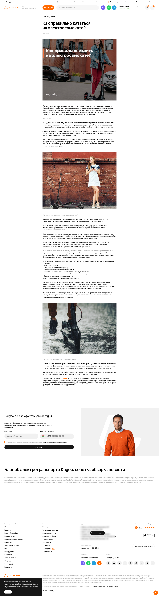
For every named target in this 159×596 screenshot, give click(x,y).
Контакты (152, 2)
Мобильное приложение (13, 539)
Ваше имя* (8, 431)
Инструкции (86, 2)
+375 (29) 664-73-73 (127, 7)
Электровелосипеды (51, 530)
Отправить (39, 447)
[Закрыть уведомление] (40, 580)
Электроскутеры (49, 533)
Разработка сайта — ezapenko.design (105, 586)
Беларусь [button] (9, 2)
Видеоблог (14, 533)
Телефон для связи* (47, 431)
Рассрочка (99, 2)
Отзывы (128, 2)
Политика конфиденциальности (53, 586)
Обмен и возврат (84, 586)
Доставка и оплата (63, 2)
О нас (6, 527)
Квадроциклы (48, 539)
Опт (75, 2)
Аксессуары (47, 552)
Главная (46, 17)
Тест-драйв (140, 2)
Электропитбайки (49, 536)
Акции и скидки (115, 2)
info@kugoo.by (112, 557)
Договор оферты (71, 586)
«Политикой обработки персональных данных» (55, 442)
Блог (53, 17)
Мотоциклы (47, 542)
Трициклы (46, 545)
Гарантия (7, 530)
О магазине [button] (46, 2)
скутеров (63, 378)
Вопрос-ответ (10, 536)
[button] (48, 7)
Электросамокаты (50, 527)
